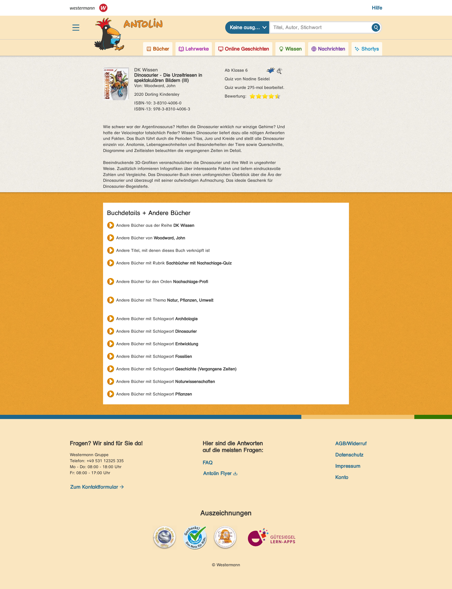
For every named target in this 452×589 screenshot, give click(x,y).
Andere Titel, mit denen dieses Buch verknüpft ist (163, 250)
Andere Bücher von (150, 237)
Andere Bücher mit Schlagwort (157, 318)
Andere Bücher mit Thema (164, 300)
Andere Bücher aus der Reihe (155, 225)
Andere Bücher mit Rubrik (174, 262)
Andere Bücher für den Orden (162, 281)
